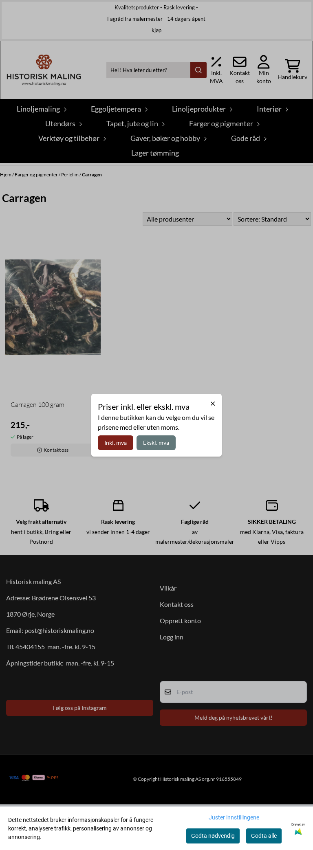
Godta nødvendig (213, 835)
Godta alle (264, 835)
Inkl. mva (115, 442)
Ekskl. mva (156, 442)
